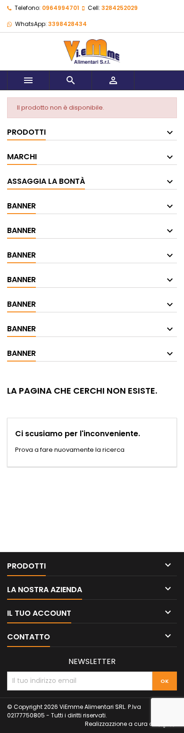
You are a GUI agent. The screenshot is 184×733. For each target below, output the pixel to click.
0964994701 (60, 8)
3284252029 (119, 8)
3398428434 (67, 24)
